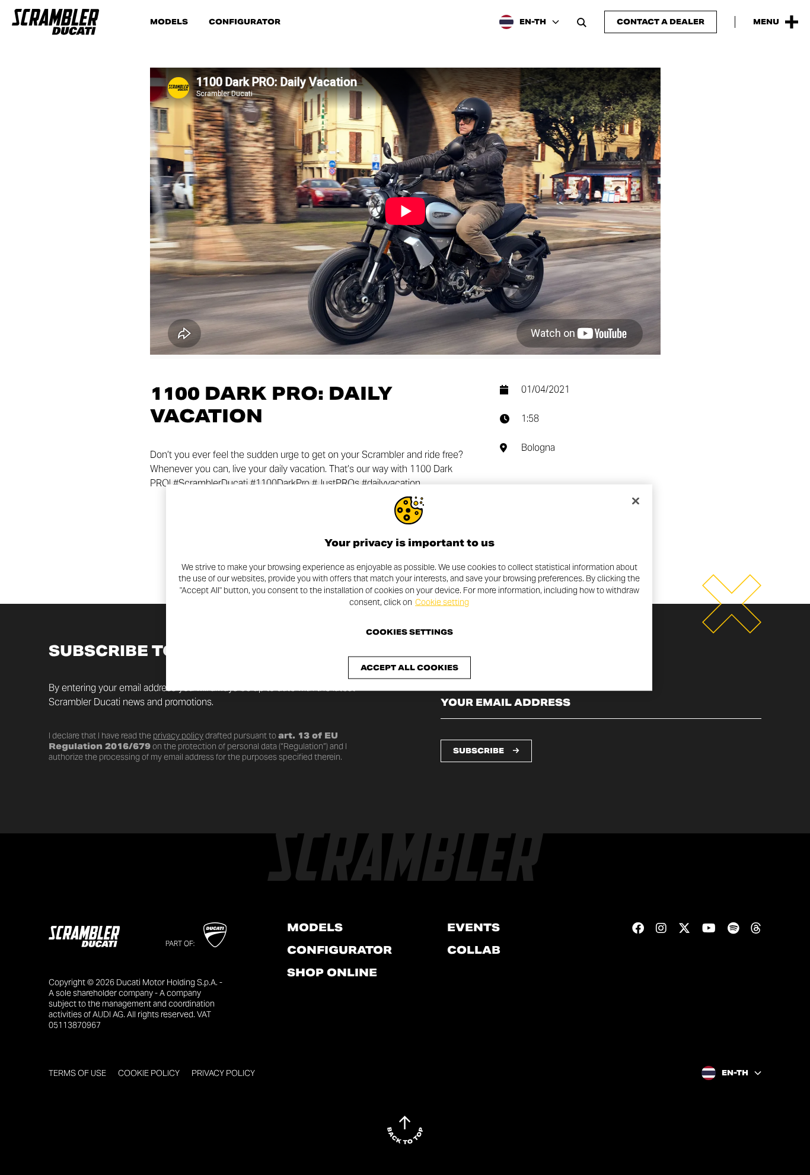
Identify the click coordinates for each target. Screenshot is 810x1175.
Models (169, 22)
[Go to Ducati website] (215, 934)
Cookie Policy (149, 1073)
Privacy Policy (223, 1073)
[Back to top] (405, 1130)
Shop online (332, 972)
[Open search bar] (581, 22)
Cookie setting (442, 601)
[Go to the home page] (55, 22)
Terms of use (77, 1073)
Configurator (244, 22)
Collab (473, 950)
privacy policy (178, 735)
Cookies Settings (409, 632)
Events (473, 927)
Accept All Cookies (409, 667)
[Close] (636, 501)
